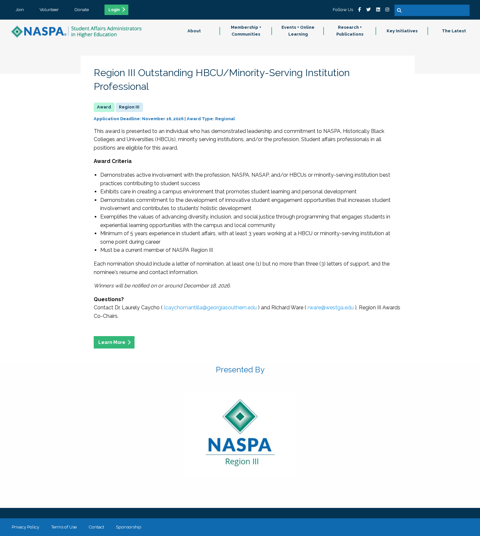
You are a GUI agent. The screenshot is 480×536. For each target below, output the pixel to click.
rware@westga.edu (331, 307)
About (194, 30)
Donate (81, 9)
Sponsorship (128, 526)
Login (114, 10)
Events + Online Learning (297, 31)
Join (20, 9)
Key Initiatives (402, 30)
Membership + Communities (246, 31)
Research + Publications (349, 31)
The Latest (454, 30)
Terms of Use (64, 526)
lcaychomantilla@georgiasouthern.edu (210, 307)
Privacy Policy (25, 526)
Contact (96, 526)
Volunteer (49, 9)
